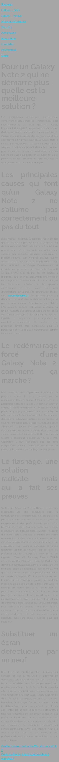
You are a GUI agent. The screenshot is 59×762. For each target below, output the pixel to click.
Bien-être (6, 27)
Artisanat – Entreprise (13, 21)
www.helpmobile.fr (18, 295)
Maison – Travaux (11, 15)
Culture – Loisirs (10, 10)
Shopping (6, 4)
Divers (4, 55)
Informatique (8, 49)
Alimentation (8, 32)
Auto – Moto (8, 38)
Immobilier (7, 44)
